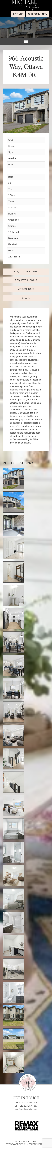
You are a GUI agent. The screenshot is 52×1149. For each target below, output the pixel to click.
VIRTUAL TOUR (26, 289)
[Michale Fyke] (26, 1)
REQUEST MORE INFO (26, 271)
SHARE (26, 298)
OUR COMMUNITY (37, 14)
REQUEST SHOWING (26, 280)
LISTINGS (18, 14)
